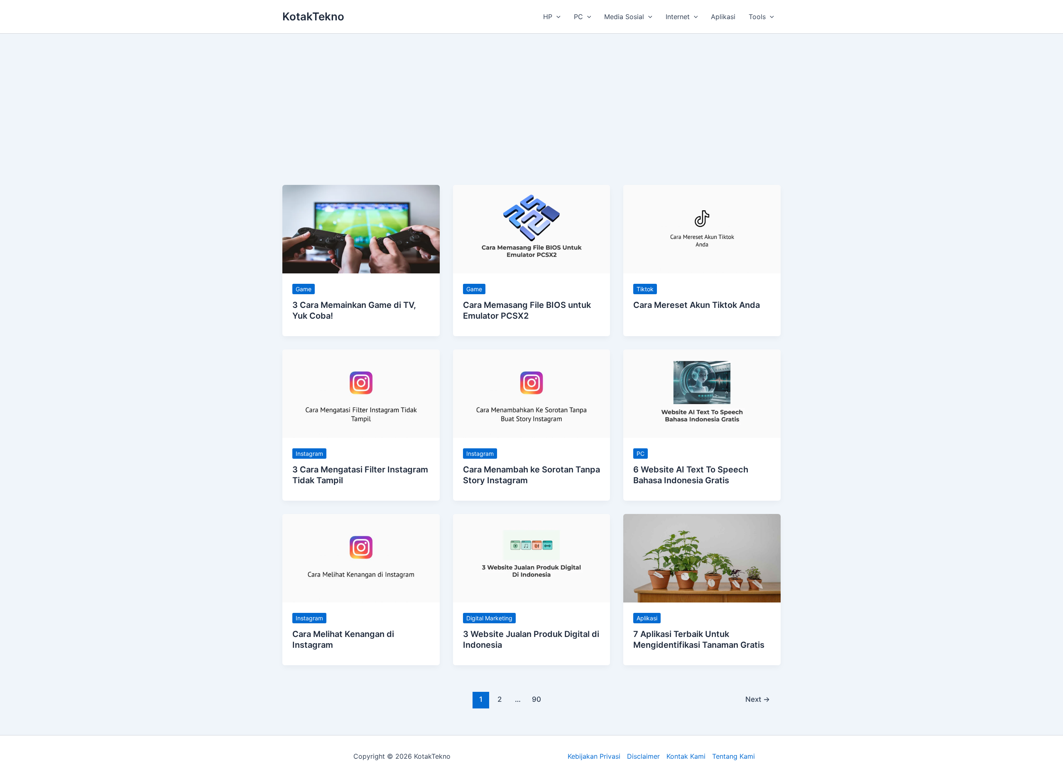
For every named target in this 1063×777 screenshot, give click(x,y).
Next (757, 699)
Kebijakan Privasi (594, 756)
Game (303, 289)
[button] (556, 16)
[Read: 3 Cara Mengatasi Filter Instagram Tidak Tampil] (361, 393)
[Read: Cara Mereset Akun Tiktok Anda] (702, 228)
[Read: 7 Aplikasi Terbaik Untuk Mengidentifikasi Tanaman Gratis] (702, 557)
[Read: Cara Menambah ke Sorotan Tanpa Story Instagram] (531, 393)
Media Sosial (624, 16)
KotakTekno (313, 16)
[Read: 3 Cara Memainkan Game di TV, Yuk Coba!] (361, 228)
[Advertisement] (531, 96)
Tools (757, 16)
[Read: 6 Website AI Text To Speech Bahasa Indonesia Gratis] (702, 393)
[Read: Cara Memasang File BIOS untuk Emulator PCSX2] (531, 228)
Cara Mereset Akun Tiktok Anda (696, 305)
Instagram (309, 453)
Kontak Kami (685, 756)
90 (536, 699)
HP (547, 16)
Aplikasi (723, 16)
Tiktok (645, 289)
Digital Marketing (489, 618)
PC (578, 16)
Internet (678, 16)
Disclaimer (643, 756)
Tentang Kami (733, 756)
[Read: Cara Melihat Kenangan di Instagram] (361, 557)
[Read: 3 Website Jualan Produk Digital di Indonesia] (531, 557)
